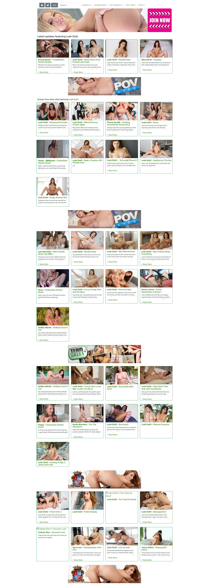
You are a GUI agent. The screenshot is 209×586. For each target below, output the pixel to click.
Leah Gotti (77, 59)
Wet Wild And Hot (127, 251)
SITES (140, 5)
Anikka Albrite (44, 327)
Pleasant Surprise (161, 424)
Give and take (125, 289)
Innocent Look (58, 532)
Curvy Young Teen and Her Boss (87, 290)
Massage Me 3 (159, 512)
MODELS (86, 5)
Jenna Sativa (147, 547)
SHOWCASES (100, 5)
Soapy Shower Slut (58, 197)
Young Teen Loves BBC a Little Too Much (87, 387)
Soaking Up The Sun (162, 160)
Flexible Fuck (124, 59)
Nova (40, 290)
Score (155, 122)
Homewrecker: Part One (87, 548)
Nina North (147, 59)
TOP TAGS (130, 5)
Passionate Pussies (59, 122)
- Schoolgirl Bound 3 (128, 160)
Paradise (157, 59)
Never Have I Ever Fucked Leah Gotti (86, 60)
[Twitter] (47, 5)
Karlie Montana (80, 424)
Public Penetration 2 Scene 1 (152, 290)
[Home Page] (42, 5)
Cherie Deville (113, 122)
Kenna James (148, 289)
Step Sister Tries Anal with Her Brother (155, 387)
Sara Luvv (77, 547)
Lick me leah (124, 547)
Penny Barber (44, 59)
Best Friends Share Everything (156, 252)
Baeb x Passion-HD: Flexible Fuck (87, 161)
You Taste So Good (127, 499)
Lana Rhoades (44, 251)
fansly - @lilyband (46, 160)
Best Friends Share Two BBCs (51, 252)
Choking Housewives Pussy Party (118, 123)
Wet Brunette (90, 251)
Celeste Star (44, 532)
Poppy (41, 425)
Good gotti (123, 424)
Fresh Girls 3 (55, 512)
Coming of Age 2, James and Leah (52, 463)
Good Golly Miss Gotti (120, 387)
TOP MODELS (115, 5)
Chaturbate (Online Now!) (50, 291)
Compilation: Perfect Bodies (51, 60)
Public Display (90, 512)
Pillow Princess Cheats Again (85, 123)
